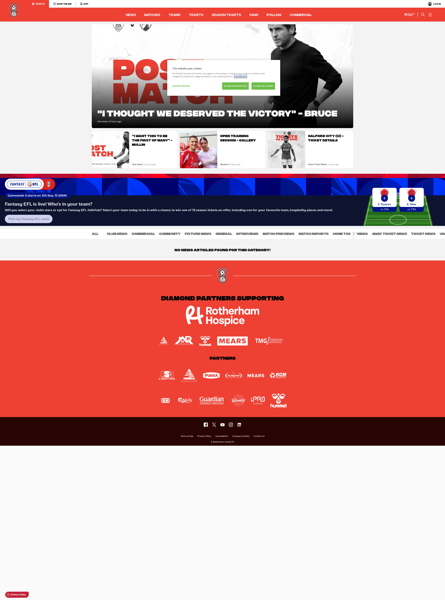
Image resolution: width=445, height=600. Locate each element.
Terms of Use (187, 436)
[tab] (38, 4)
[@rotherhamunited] (231, 425)
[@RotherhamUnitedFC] (222, 425)
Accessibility (221, 436)
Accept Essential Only (235, 86)
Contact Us (259, 436)
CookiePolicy (240, 76)
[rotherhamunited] (206, 425)
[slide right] (353, 233)
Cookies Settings (181, 85)
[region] (223, 78)
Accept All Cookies (263, 86)
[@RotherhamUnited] (214, 425)
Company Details (240, 436)
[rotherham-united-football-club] (239, 425)
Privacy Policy (204, 436)
